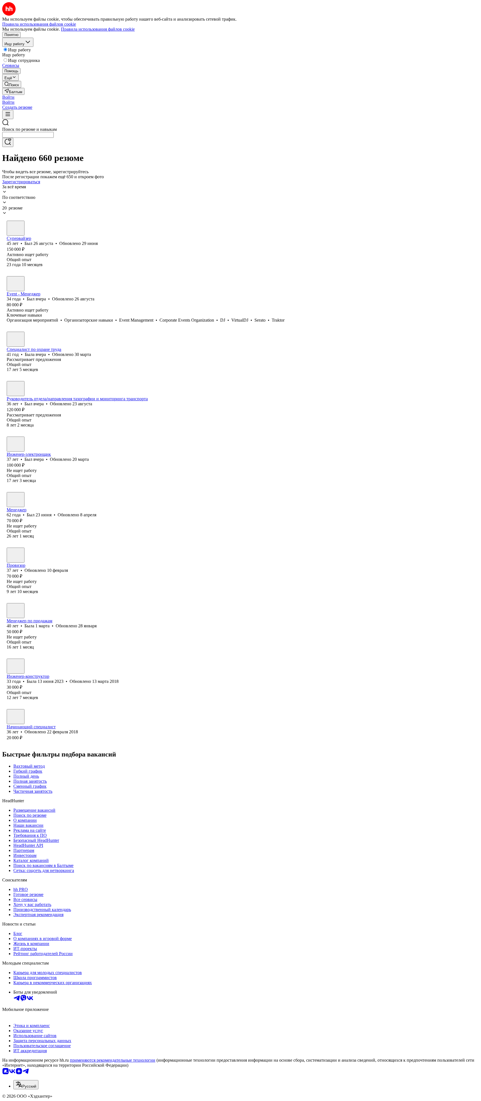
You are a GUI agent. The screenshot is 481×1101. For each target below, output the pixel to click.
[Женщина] (15, 339)
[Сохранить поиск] (7, 142)
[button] (8, 97)
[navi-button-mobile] (7, 114)
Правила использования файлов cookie (98, 29)
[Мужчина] (15, 228)
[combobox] (28, 135)
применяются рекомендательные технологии (112, 1060)
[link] (11, 84)
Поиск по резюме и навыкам (29, 129)
